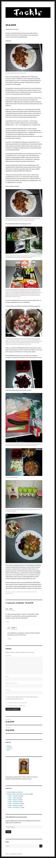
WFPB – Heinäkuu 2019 (14, 796)
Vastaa (7, 621)
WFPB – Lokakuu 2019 (14, 801)
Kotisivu (8, 689)
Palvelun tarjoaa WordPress (16, 853)
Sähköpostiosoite (11, 683)
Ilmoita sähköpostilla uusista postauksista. (16, 705)
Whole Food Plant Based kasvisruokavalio (18, 794)
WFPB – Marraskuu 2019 (15, 803)
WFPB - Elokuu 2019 (21, 591)
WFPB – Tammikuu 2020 (15, 807)
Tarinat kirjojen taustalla (14, 792)
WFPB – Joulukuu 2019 (14, 805)
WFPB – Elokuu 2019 (13, 798)
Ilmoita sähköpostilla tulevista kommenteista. (17, 702)
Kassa (8, 749)
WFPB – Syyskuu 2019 (14, 799)
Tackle (9, 591)
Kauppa (9, 746)
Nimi (7, 676)
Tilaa (8, 831)
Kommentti (9, 655)
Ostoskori (9, 748)
